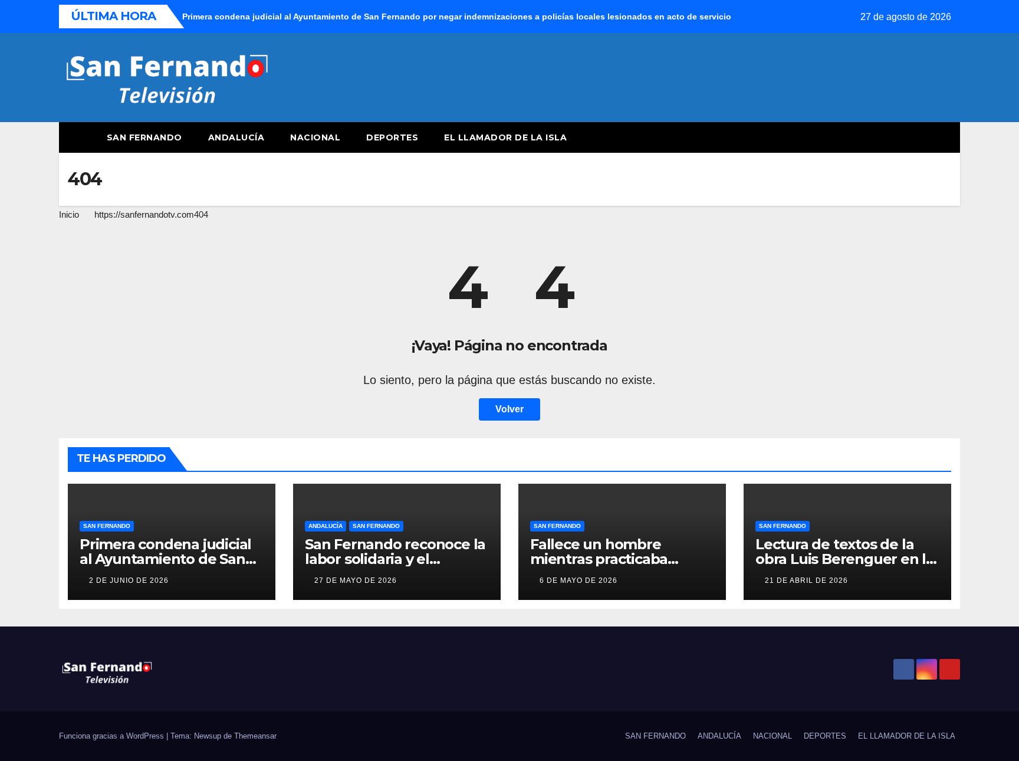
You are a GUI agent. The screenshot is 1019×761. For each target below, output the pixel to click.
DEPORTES (392, 137)
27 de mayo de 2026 (355, 580)
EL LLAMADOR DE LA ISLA (507, 137)
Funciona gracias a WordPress (112, 736)
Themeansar (255, 736)
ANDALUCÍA (236, 137)
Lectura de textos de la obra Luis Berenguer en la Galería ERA (844, 559)
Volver (509, 409)
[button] (929, 137)
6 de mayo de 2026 (578, 580)
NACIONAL (315, 137)
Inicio (69, 214)
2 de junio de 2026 (129, 580)
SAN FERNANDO (144, 137)
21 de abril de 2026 (806, 580)
